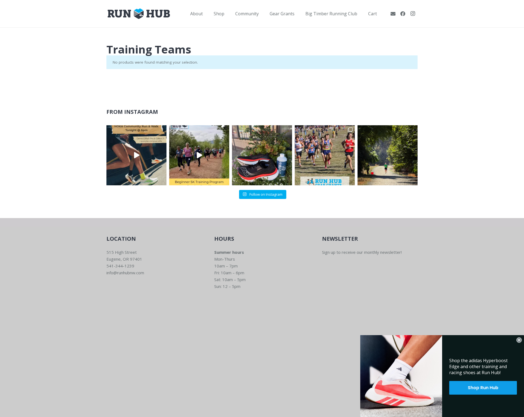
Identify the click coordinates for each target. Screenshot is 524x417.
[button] (207, 13)
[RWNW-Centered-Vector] (138, 13)
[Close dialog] (519, 340)
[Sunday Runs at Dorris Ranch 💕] (388, 155)
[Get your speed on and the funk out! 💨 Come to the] (262, 155)
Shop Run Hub (483, 388)
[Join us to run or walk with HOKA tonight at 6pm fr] (136, 155)
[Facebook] (403, 14)
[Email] (393, 14)
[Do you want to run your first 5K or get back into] (199, 155)
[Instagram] (413, 14)
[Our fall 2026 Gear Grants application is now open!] (325, 155)
